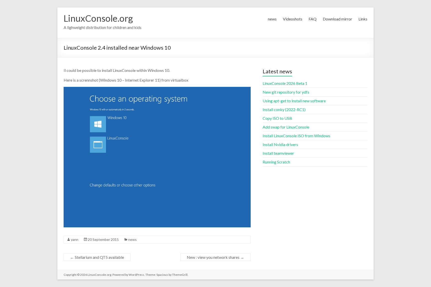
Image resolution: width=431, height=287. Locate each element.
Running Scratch (276, 161)
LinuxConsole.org (98, 18)
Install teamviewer (278, 153)
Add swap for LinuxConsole (286, 127)
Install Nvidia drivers (280, 144)
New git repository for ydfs (286, 92)
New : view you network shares (215, 257)
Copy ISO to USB (277, 118)
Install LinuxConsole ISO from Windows (296, 135)
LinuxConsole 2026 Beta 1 (285, 83)
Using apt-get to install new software (294, 100)
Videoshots (292, 18)
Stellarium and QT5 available (97, 257)
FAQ (313, 18)
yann (74, 239)
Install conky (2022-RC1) (284, 109)
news (272, 18)
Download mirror (337, 18)
